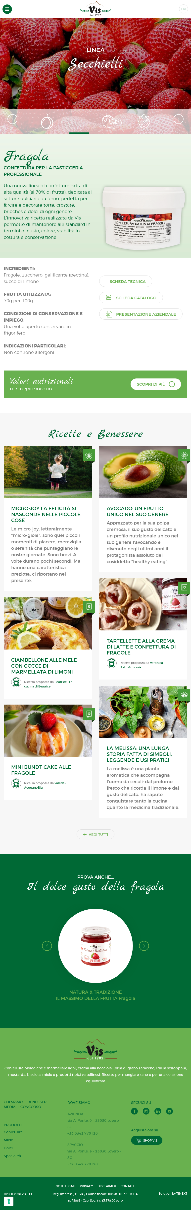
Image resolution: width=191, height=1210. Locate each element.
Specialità (12, 1156)
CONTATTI (128, 1186)
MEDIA (9, 1107)
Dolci (8, 1148)
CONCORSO (30, 1107)
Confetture (13, 1132)
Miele (8, 1140)
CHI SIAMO (13, 1102)
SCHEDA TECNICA (128, 281)
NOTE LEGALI (65, 1186)
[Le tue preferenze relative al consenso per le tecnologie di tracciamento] (8, 1201)
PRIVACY (86, 1186)
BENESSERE (38, 1102)
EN (183, 9)
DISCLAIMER (106, 1186)
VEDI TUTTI (95, 834)
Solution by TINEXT (173, 1193)
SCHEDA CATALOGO (136, 297)
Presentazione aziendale (146, 314)
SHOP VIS (150, 1140)
